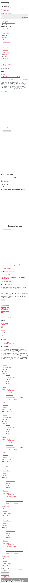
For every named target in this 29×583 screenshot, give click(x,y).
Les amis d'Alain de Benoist (7, 343)
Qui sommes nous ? (5, 305)
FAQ (2, 312)
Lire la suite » (4, 91)
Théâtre (8, 383)
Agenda (5, 407)
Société (5, 37)
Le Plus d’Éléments (10, 390)
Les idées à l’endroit (11, 393)
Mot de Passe (4, 570)
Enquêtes (5, 405)
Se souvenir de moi (7, 571)
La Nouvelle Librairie (5, 342)
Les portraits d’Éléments (12, 399)
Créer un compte (5, 577)
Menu (2, 12)
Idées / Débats (7, 29)
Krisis (2, 326)
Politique (5, 31)
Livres (2, 327)
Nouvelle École (4, 324)
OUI (7, 581)
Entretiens (5, 39)
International (6, 33)
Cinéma (8, 375)
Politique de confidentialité (16, 581)
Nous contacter (4, 308)
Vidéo (2, 335)
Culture (5, 35)
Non (9, 581)
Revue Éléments (5, 323)
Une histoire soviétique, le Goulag (11, 77)
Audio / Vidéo (6, 42)
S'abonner (3, 330)
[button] (14, 45)
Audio (2, 336)
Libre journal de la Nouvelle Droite (14, 397)
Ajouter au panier (6, 131)
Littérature (8, 379)
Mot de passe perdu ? (6, 576)
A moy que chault (10, 377)
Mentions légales (5, 307)
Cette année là (9, 395)
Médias (8, 381)
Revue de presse (5, 311)
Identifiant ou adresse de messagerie (10, 568)
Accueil (2, 68)
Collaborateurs (4, 309)
